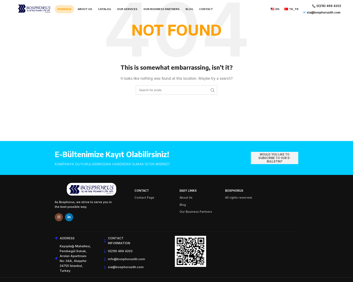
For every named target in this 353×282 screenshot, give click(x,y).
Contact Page (144, 197)
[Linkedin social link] (69, 217)
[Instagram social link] (59, 217)
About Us (186, 197)
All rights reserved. (238, 197)
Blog (183, 204)
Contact (141, 190)
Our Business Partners (196, 211)
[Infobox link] (322, 9)
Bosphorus (234, 190)
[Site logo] (34, 9)
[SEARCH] (212, 90)
